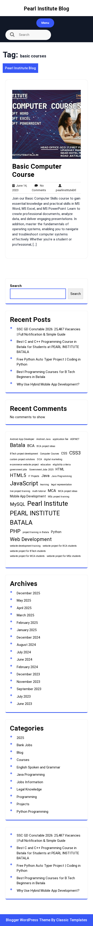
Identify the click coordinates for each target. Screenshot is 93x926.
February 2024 (27, 667)
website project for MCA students (27, 556)
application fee (60, 439)
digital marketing (53, 459)
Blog (20, 753)
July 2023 (24, 696)
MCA (52, 490)
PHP (15, 531)
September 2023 (29, 689)
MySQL (17, 504)
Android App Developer (22, 439)
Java (45, 475)
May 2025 (24, 600)
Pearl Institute (47, 503)
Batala (17, 445)
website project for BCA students (60, 545)
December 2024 (28, 637)
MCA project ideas (67, 491)
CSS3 (75, 453)
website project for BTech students (28, 551)
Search (16, 286)
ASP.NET (74, 439)
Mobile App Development (28, 496)
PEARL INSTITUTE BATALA (35, 518)
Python (56, 532)
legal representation (61, 484)
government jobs (18, 469)
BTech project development (24, 453)
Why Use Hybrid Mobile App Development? (48, 384)
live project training (20, 491)
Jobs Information (30, 782)
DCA (39, 459)
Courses (23, 760)
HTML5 (18, 475)
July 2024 (24, 652)
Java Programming (61, 476)
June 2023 (24, 704)
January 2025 (27, 630)
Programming (27, 797)
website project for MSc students (64, 556)
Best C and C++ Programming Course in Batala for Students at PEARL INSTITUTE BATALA (48, 347)
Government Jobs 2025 (41, 469)
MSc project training (58, 496)
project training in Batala (36, 532)
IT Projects (33, 476)
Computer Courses (49, 453)
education (46, 464)
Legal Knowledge (29, 789)
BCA (31, 445)
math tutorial (39, 491)
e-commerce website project (24, 464)
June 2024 (24, 659)
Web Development (31, 539)
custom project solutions (22, 459)
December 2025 (28, 593)
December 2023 (28, 674)
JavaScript (24, 483)
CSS (64, 453)
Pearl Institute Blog (46, 9)
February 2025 (27, 623)
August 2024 (26, 645)
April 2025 (24, 608)
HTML (60, 469)
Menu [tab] (45, 23)
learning (44, 484)
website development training (25, 545)
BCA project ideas (46, 446)
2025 (20, 738)
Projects (23, 804)
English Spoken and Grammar (38, 767)
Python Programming (32, 812)
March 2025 (25, 615)
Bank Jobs (24, 745)
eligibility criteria (62, 464)
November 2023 (28, 682)
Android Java (43, 439)
